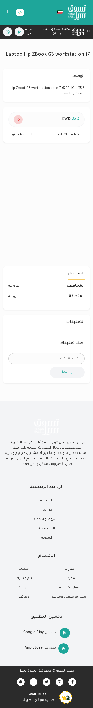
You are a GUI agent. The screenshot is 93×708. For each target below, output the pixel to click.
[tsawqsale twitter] (46, 682)
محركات (69, 578)
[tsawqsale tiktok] (33, 682)
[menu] (9, 12)
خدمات (24, 569)
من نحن (46, 510)
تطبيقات (26, 700)
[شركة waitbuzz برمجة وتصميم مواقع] (66, 697)
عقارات (69, 569)
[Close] (88, 32)
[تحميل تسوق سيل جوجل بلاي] (19, 31)
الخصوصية (46, 529)
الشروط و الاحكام (46, 519)
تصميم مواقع (45, 700)
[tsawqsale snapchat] (21, 682)
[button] (57, 12)
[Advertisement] (46, 207)
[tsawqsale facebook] (72, 682)
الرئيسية (46, 501)
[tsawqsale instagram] (59, 682)
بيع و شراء (24, 578)
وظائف (24, 597)
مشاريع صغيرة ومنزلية (69, 597)
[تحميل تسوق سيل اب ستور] (7, 31)
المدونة (46, 538)
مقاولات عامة (69, 588)
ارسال (64, 372)
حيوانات (23, 588)
